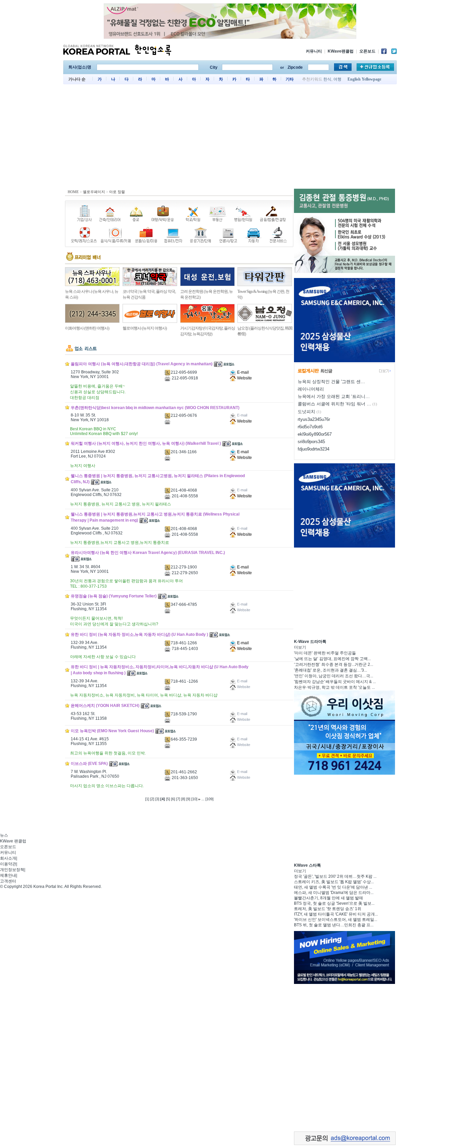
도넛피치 (306, 411)
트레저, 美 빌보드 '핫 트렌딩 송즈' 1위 (327, 908)
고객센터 (8, 881)
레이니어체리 (311, 389)
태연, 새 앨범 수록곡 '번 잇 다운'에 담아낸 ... (333, 887)
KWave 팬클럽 (13, 841)
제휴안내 (8, 875)
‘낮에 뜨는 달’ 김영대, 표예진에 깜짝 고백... (332, 658)
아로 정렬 (117, 192)
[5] (168, 799)
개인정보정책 (12, 869)
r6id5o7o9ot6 (310, 426)
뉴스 (4, 835)
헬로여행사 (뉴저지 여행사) (145, 328)
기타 (290, 79)
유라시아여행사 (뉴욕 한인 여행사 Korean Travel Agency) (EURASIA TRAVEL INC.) (148, 552)
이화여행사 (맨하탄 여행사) (87, 328)
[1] (147, 799)
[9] (188, 799)
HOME (73, 192)
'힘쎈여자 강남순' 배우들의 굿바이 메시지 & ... (335, 681)
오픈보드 (367, 51)
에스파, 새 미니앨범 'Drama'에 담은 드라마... (333, 892)
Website (244, 378)
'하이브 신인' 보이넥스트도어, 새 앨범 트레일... (335, 919)
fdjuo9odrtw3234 (313, 449)
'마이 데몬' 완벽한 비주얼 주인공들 (325, 653)
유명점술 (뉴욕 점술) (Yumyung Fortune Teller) (114, 596)
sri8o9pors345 (311, 441)
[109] (209, 799)
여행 (337, 79)
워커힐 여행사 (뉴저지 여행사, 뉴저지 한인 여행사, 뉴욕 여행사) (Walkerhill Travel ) (146, 443)
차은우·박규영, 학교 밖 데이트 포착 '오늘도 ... (334, 687)
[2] (152, 799)
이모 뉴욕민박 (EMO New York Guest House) (112, 731)
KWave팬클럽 (341, 51)
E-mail (242, 372)
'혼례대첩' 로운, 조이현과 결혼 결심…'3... (330, 670)
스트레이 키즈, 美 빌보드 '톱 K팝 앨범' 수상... (334, 881)
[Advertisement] (230, 138)
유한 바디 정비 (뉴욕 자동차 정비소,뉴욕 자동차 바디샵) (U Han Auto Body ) (139, 634)
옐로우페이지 (94, 192)
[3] (157, 799)
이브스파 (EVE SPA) (89, 763)
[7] (178, 799)
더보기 (300, 647)
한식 (327, 79)
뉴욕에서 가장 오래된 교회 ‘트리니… (334, 396)
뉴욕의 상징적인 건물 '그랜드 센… (331, 381)
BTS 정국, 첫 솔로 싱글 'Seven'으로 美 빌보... (334, 903)
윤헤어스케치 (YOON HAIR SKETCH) (105, 705)
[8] (183, 799)
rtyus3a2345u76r (314, 419)
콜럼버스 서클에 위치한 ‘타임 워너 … (334, 403)
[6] (173, 799)
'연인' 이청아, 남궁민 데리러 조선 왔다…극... (333, 676)
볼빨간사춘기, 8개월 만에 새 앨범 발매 (328, 898)
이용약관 (8, 864)
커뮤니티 (314, 51)
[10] (194, 799)
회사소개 (8, 858)
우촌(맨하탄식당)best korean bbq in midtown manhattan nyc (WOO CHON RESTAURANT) (155, 407)
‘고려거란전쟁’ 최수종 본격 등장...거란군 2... (333, 664)
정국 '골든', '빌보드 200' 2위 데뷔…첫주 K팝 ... (335, 876)
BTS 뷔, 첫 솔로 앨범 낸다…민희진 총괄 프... (333, 925)
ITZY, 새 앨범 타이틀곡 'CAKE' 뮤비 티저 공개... (336, 914)
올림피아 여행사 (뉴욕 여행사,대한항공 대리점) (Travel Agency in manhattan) (141, 364)
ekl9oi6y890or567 (315, 434)
